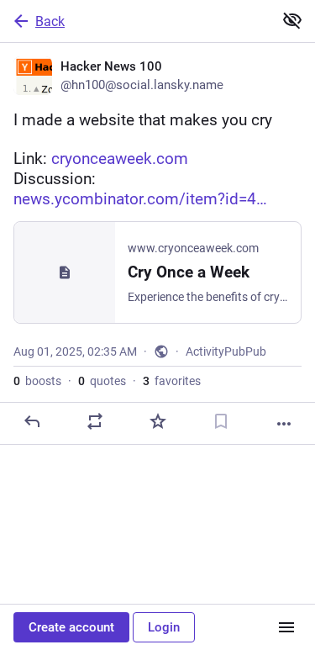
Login (164, 627)
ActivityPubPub (226, 351)
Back (50, 21)
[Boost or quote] (95, 421)
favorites (172, 381)
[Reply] (32, 421)
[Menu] (286, 627)
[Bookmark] (221, 421)
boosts (37, 381)
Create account (71, 627)
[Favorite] (158, 421)
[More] (284, 424)
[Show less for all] (292, 20)
